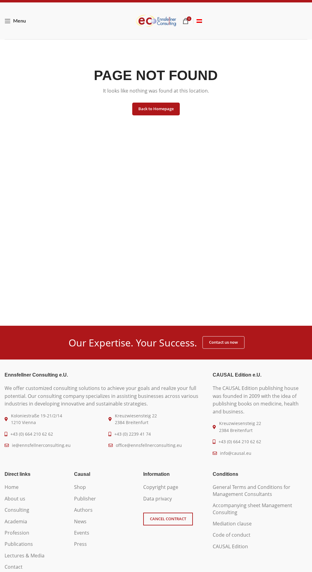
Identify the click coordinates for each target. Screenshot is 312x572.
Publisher (85, 498)
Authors (83, 510)
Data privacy (157, 498)
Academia (16, 521)
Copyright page (160, 487)
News (80, 521)
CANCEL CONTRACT (168, 518)
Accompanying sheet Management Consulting (252, 508)
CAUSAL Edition (230, 546)
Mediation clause (232, 523)
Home (12, 487)
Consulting (17, 510)
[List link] (35, 434)
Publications (19, 544)
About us (15, 498)
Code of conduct (231, 535)
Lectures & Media (24, 555)
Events (81, 532)
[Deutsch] (199, 21)
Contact (14, 566)
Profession (17, 532)
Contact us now (223, 342)
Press (80, 544)
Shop (80, 487)
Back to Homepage (156, 108)
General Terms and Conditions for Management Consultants (251, 490)
